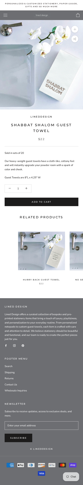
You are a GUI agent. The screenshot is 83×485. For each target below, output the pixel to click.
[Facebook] (6, 346)
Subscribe (18, 438)
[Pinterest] (23, 346)
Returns (9, 378)
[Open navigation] (5, 15)
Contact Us (11, 384)
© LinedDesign (41, 449)
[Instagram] (14, 346)
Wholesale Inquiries (16, 390)
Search (8, 366)
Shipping (10, 372)
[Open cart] (78, 15)
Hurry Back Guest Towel (41, 279)
